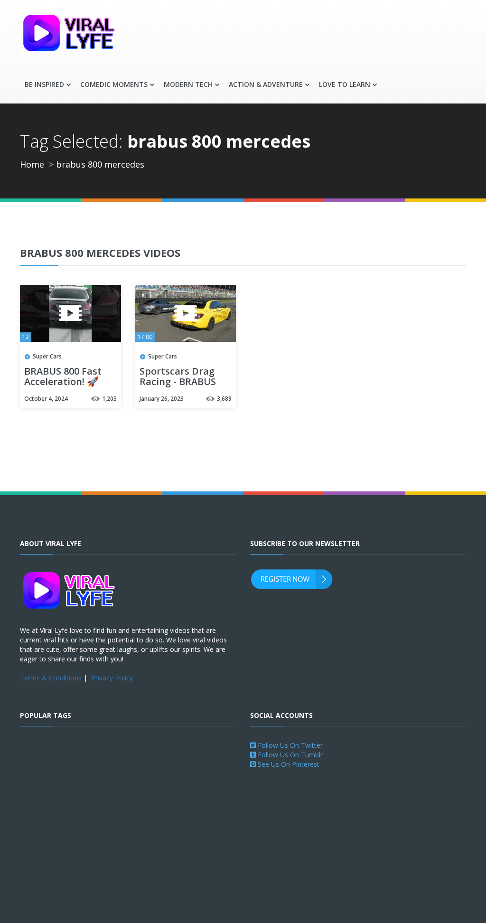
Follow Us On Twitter (289, 745)
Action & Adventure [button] (266, 84)
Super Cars (47, 356)
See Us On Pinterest (287, 764)
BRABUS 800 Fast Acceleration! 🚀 (63, 377)
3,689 (224, 399)
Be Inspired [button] (44, 84)
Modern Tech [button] (188, 84)
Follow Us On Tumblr (289, 754)
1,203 (109, 399)
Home (32, 164)
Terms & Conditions (51, 677)
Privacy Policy (112, 677)
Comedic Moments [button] (114, 84)
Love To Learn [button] (344, 84)
